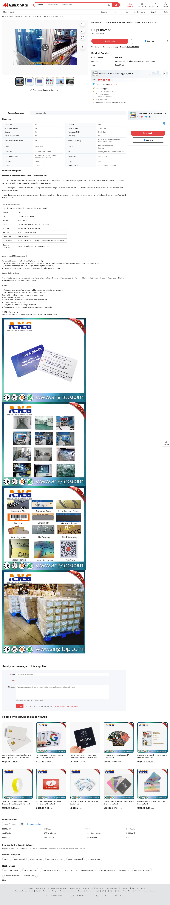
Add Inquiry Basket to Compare (45, 90)
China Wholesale (75, 888)
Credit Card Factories (11, 870)
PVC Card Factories (70, 870)
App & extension (139, 12)
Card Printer (48, 837)
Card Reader (6, 833)
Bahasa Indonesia (149, 891)
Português (46, 891)
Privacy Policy (119, 896)
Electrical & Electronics (16, 16)
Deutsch (80, 891)
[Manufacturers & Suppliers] (15, 4)
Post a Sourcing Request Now (67, 706)
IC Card (6, 859)
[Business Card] (164, 123)
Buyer (115, 12)
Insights (143, 888)
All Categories (10, 12)
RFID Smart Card (58, 16)
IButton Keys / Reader (93, 833)
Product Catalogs (34, 824)
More (4, 880)
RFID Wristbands (50, 833)
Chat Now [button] (151, 41)
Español (38, 891)
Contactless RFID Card (55, 859)
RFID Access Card (94, 859)
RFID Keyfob (130, 833)
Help (126, 12)
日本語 (110, 891)
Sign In (95, 102)
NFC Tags (47, 829)
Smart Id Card (124, 870)
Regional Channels (112, 888)
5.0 (139, 117)
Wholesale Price (88, 888)
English (31, 891)
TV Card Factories (30, 870)
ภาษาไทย (123, 891)
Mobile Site (135, 888)
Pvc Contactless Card (12, 876)
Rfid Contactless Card (142, 870)
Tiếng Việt (138, 891)
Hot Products (28, 888)
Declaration (109, 896)
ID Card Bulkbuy (30, 876)
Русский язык (64, 891)
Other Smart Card (36, 859)
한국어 (104, 891)
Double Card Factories (50, 870)
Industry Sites (100, 888)
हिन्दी (116, 891)
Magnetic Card (19, 859)
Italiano (73, 891)
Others (128, 837)
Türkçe (130, 891)
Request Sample (133, 47)
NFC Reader (130, 829)
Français (55, 891)
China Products (40, 888)
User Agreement (98, 896)
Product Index (125, 888)
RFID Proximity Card (75, 859)
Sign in (165, 6)
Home (4, 16)
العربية (97, 891)
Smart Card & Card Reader (33, 16)
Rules (166, 12)
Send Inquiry (110, 41)
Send (20, 706)
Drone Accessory (91, 837)
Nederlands (89, 891)
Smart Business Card (88, 870)
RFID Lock (6, 837)
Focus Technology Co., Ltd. (69, 896)
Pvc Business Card (108, 870)
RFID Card (47, 16)
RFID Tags (88, 829)
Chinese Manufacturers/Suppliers (57, 888)
